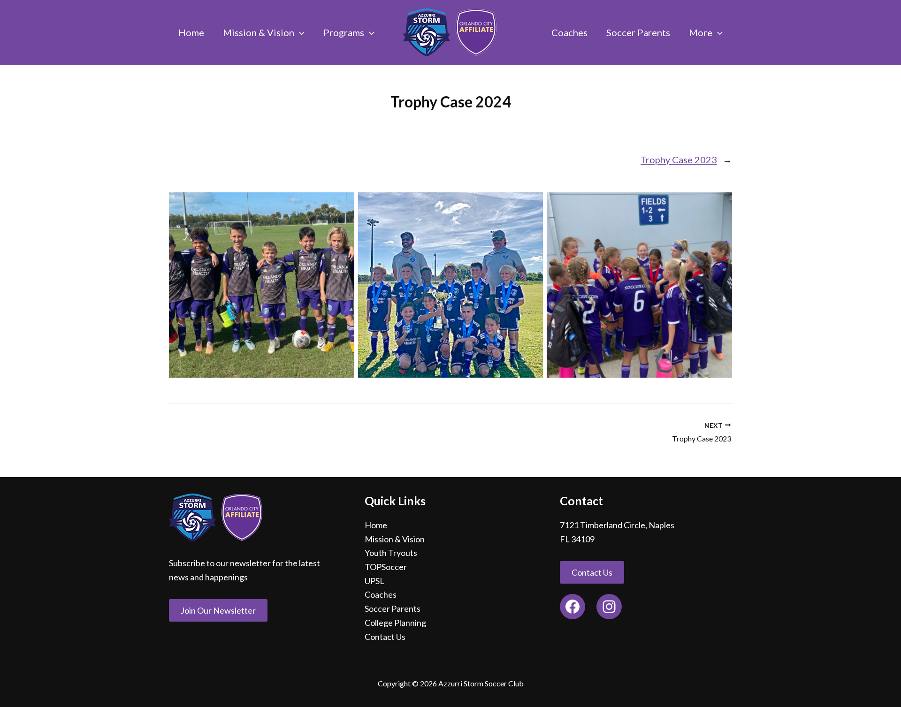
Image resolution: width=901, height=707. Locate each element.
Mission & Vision (395, 539)
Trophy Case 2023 (679, 159)
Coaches (381, 594)
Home (376, 525)
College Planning (395, 622)
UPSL (374, 581)
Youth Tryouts (391, 552)
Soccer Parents (392, 608)
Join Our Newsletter (218, 610)
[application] (299, 32)
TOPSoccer (386, 567)
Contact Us (385, 636)
